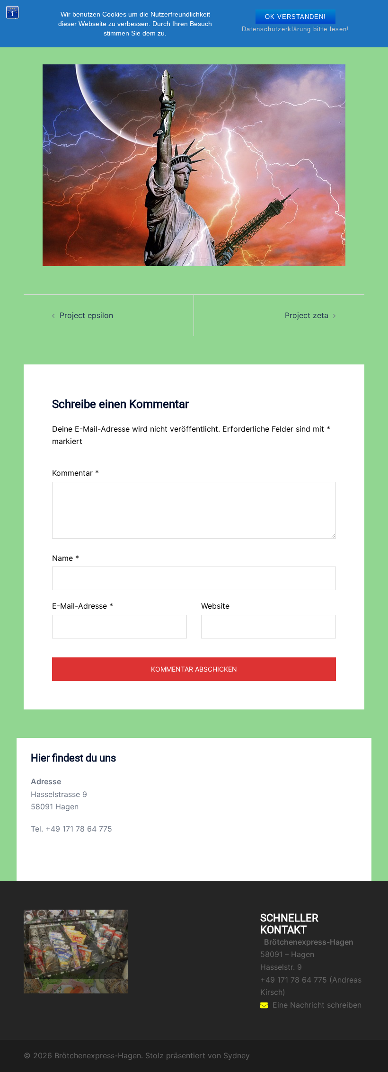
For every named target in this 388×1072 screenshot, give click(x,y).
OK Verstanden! (295, 16)
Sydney (236, 1058)
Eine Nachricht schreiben (317, 1005)
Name (65, 558)
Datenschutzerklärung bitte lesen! (295, 29)
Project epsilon (86, 315)
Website (215, 606)
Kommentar (75, 473)
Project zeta (306, 315)
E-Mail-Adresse (82, 606)
